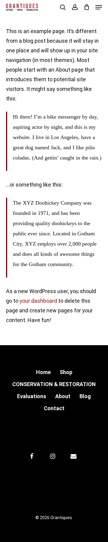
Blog (85, 396)
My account (33, 483)
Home (43, 372)
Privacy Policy (68, 483)
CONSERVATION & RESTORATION (54, 384)
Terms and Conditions (36, 500)
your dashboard (38, 301)
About (62, 396)
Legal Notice (81, 500)
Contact (54, 408)
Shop (66, 372)
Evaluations (31, 396)
